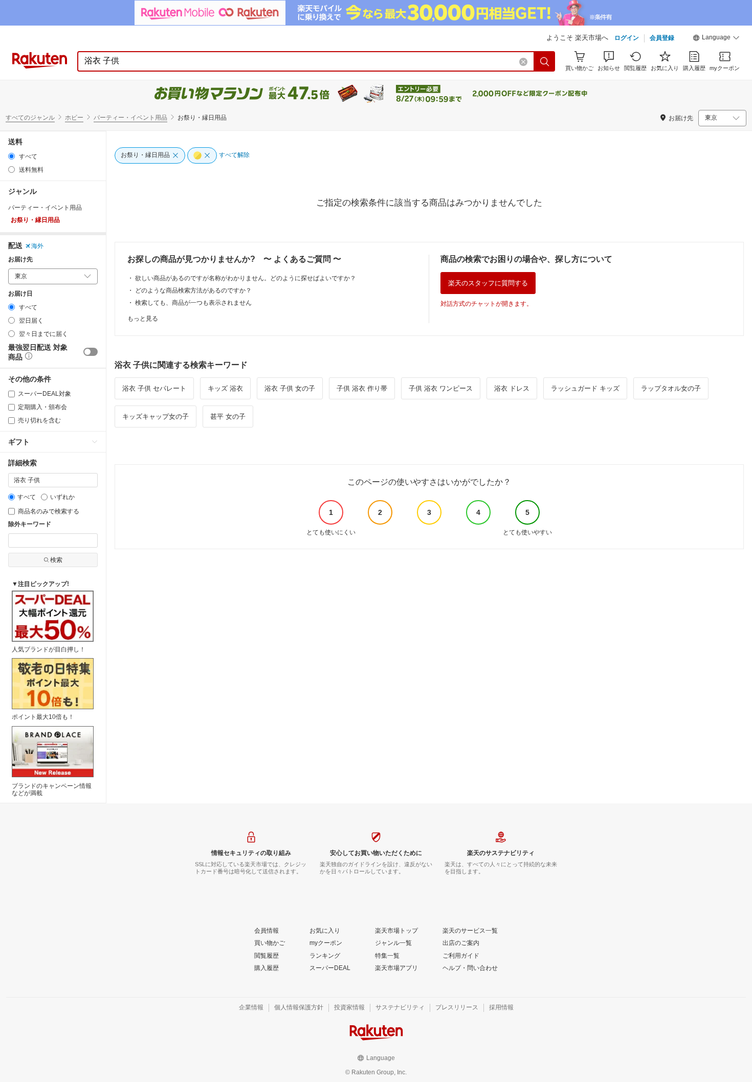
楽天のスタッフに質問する (488, 283)
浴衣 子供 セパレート (154, 388)
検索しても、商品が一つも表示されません (193, 302)
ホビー (74, 117)
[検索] (545, 61)
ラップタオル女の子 (671, 388)
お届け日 (20, 293)
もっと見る (142, 318)
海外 (37, 246)
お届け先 (20, 259)
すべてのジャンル (30, 117)
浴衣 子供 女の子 (289, 388)
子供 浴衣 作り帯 (362, 388)
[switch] (90, 352)
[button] (716, 38)
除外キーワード (29, 524)
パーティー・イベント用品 (130, 117)
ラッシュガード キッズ (585, 388)
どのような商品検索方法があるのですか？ (193, 290)
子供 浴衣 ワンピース (441, 388)
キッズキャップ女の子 (155, 416)
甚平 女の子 (228, 416)
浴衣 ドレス (511, 388)
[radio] (11, 156)
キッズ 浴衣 (225, 388)
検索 (56, 559)
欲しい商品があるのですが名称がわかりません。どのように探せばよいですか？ (245, 278)
